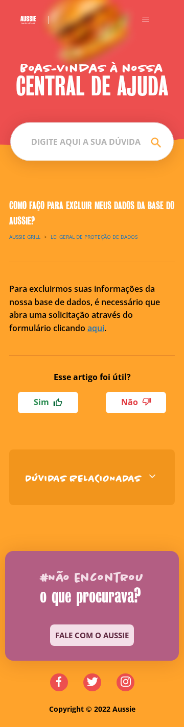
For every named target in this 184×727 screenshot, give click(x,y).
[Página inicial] (34, 19)
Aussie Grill (24, 236)
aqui (95, 328)
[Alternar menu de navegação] (145, 19)
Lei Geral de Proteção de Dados (94, 236)
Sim (41, 402)
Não (129, 402)
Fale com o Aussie (92, 635)
